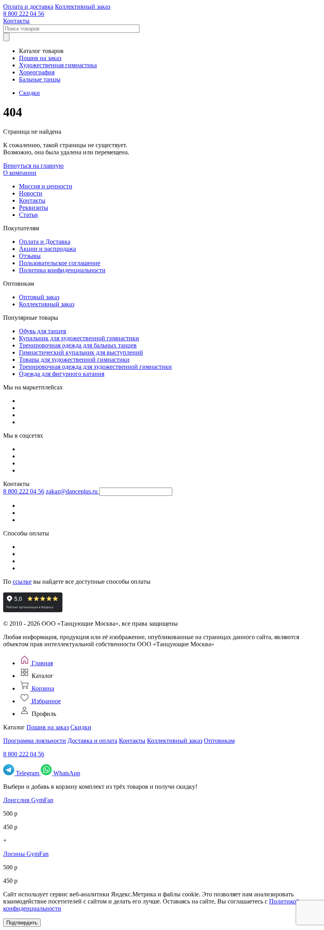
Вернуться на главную (33, 165)
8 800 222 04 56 (23, 13)
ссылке (22, 581)
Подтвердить (22, 923)
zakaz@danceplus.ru (72, 491)
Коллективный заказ (82, 6)
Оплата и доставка (28, 6)
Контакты (16, 20)
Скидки (29, 92)
